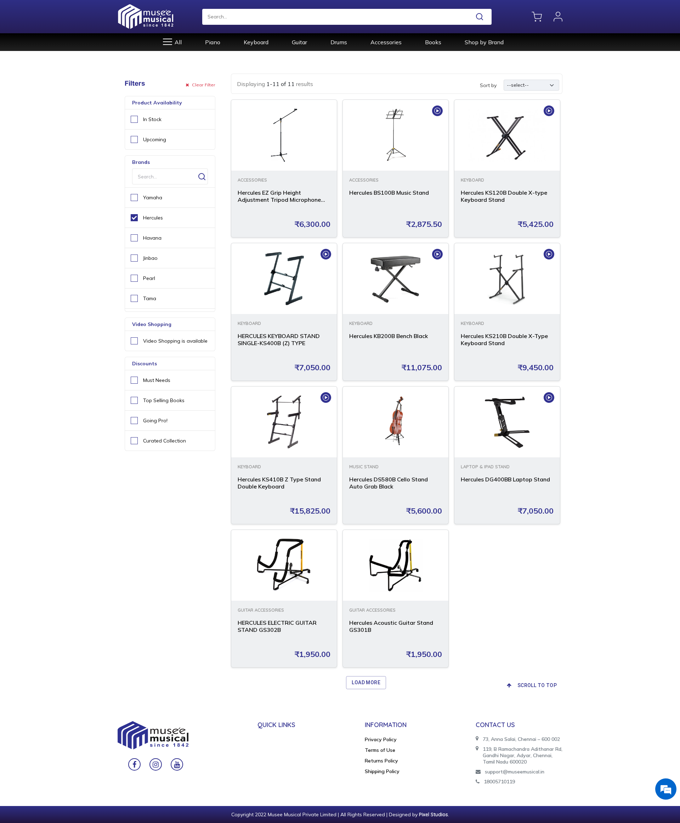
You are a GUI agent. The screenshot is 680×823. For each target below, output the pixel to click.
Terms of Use (380, 750)
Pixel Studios (433, 814)
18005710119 (499, 781)
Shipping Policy (382, 771)
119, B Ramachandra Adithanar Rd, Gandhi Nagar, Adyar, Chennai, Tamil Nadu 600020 (522, 755)
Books (433, 42)
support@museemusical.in (514, 771)
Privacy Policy (381, 739)
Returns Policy (381, 761)
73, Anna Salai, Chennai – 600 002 (521, 739)
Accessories (386, 42)
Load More (366, 682)
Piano (212, 42)
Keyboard (256, 42)
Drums (338, 42)
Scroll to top (537, 685)
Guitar (299, 42)
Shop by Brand (484, 42)
